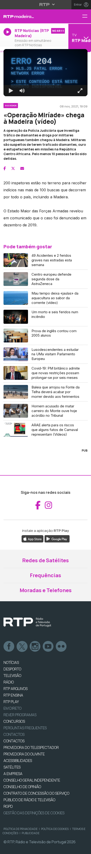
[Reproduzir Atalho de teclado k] (7, 848)
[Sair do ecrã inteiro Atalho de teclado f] (83, 848)
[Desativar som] (18, 848)
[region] (45, 427)
